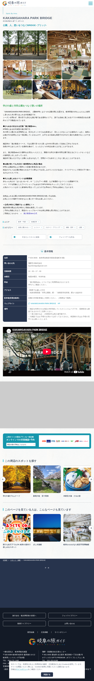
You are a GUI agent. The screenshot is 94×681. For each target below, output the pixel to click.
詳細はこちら (8, 515)
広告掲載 (44, 632)
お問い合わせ (70, 623)
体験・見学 (69, 227)
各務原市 (34, 222)
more (5, 466)
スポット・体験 (15, 560)
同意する (47, 675)
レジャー (37, 227)
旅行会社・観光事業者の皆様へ (24, 616)
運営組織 (30, 632)
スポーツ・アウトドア (53, 227)
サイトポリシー (61, 632)
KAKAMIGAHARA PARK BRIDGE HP (45, 303)
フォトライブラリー (69, 616)
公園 (80, 227)
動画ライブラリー (24, 623)
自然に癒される (23, 227)
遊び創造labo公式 (30, 213)
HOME (5, 560)
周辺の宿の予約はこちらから (16, 444)
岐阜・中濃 (22, 222)
